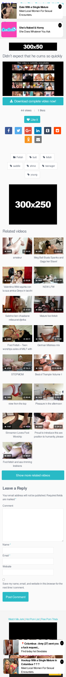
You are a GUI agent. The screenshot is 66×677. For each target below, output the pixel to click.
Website (7, 566)
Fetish (19, 157)
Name (7, 544)
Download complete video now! (34, 101)
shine (32, 166)
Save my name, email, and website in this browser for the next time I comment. (32, 585)
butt (34, 157)
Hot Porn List (32, 619)
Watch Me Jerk (16, 619)
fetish (48, 157)
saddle (16, 166)
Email (6, 555)
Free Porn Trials (49, 619)
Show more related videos (33, 475)
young (33, 174)
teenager (50, 166)
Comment (8, 505)
